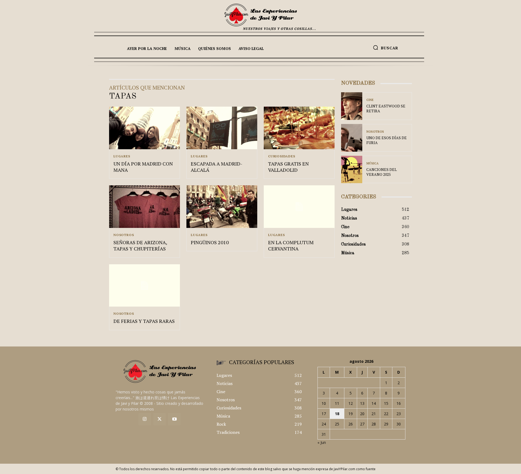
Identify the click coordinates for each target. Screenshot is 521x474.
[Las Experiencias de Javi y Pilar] (260, 15)
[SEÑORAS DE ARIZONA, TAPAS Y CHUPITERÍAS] (144, 206)
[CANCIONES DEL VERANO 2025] (351, 169)
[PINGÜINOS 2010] (221, 206)
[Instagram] (145, 419)
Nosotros (123, 235)
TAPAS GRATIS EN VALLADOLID (288, 166)
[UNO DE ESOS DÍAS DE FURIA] (351, 138)
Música (372, 163)
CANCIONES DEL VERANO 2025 (381, 172)
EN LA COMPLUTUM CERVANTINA (291, 245)
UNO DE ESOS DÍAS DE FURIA (386, 140)
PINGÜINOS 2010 (210, 242)
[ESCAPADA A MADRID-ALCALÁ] (221, 128)
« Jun (321, 442)
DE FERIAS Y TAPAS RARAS (144, 321)
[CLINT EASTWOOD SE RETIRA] (351, 106)
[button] (385, 47)
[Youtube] (174, 419)
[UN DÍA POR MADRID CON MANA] (144, 128)
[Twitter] (160, 419)
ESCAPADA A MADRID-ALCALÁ (216, 166)
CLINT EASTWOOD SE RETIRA (385, 108)
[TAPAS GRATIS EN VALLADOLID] (299, 128)
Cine (370, 99)
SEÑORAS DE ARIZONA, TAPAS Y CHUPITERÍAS (140, 245)
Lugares (121, 156)
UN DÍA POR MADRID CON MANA (143, 166)
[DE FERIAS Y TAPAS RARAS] (144, 285)
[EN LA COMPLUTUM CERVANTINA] (299, 206)
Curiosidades (281, 156)
